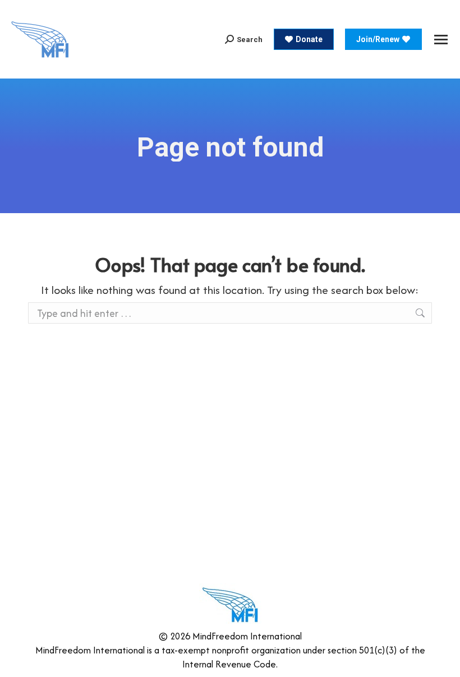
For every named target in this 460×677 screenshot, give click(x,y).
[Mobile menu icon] (441, 39)
